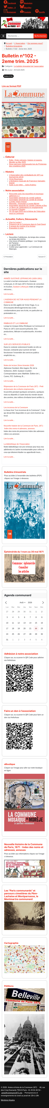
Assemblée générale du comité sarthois (25, 198)
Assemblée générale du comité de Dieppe (26, 200)
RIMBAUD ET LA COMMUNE (16, 323)
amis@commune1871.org (11, 1093)
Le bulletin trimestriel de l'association (29, 66)
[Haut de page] (45, 1103)
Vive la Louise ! (15, 222)
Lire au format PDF (11, 86)
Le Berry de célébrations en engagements (26, 207)
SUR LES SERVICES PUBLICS (17, 344)
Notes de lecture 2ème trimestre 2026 (19, 365)
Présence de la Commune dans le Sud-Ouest (27, 224)
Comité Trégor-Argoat (18, 202)
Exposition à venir (16, 228)
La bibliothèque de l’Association (17, 444)
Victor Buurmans (16, 179)
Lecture (9, 234)
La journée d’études (17, 209)
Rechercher (41, 36)
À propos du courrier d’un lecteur (22, 226)
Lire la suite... (9, 294)
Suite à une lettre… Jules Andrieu (22, 185)
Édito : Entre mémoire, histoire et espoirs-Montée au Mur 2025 (25, 161)
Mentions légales (8, 1100)
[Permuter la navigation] (3, 36)
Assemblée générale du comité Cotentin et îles (28, 206)
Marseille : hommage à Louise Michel (24, 204)
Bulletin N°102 (8, 76)
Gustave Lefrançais (21, 287)
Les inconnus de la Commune (16, 407)
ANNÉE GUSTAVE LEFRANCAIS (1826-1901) (23, 278)
